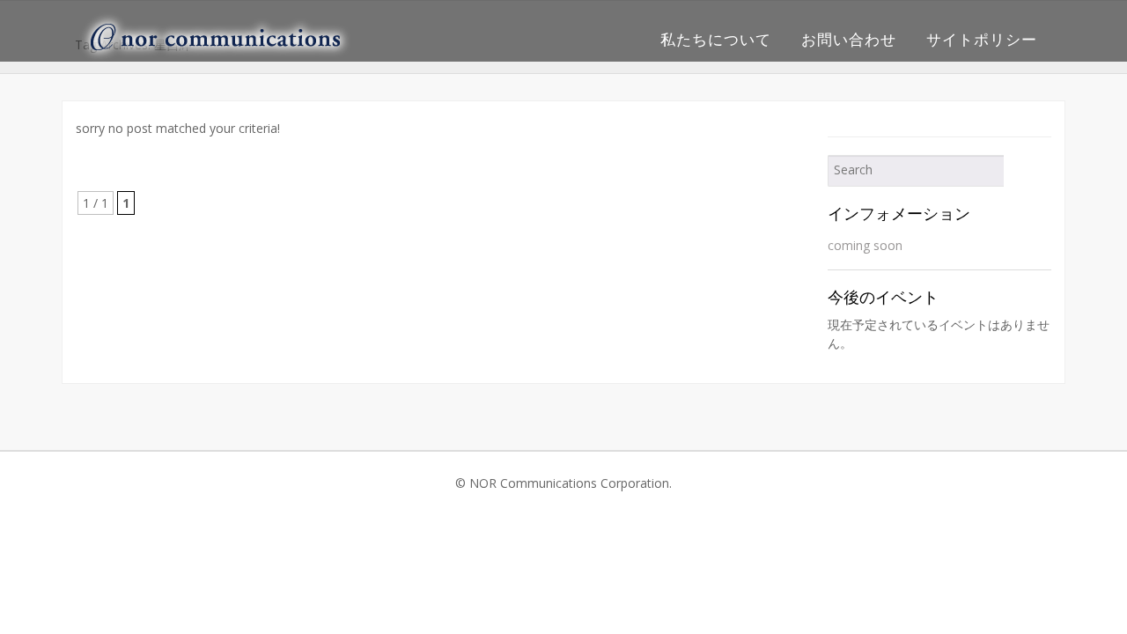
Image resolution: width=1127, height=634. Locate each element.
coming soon (865, 245)
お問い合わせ (848, 39)
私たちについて (715, 39)
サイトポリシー (981, 39)
